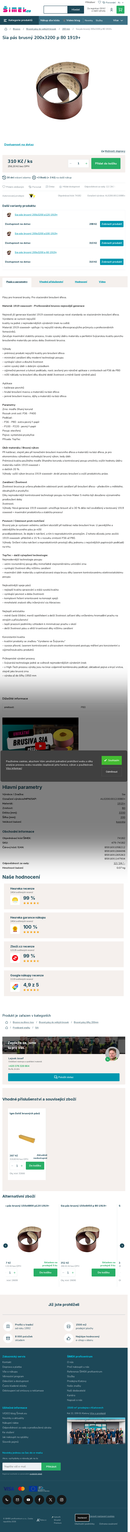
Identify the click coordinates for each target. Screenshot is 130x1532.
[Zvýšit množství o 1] (86, 163)
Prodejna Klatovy (76, 1380)
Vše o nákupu (10, 1371)
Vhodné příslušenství (51, 281)
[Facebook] (39, 1498)
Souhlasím (113, 760)
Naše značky (74, 1385)
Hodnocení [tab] (81, 281)
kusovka (120, 822)
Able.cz (43, 1519)
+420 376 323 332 (6, 1499)
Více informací (14, 768)
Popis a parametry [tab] (16, 281)
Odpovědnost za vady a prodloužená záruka (26, 1427)
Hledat (76, 9)
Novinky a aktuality (13, 1417)
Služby (71, 1376)
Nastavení (82, 1517)
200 (122, 817)
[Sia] (32, 195)
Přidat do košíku (106, 163)
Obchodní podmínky (84, 1523)
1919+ (121, 803)
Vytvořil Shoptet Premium (58, 1519)
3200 (122, 812)
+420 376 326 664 (18, 1066)
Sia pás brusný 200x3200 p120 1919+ (36, 214)
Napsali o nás (74, 1399)
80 (123, 808)
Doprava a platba (12, 1366)
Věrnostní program (13, 1376)
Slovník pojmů (10, 1441)
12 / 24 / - (119, 863)
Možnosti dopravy (115, 151)
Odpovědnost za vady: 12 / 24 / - (99, 186)
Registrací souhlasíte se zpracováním (22, 1473)
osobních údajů (36, 1473)
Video (102, 281)
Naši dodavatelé (76, 1390)
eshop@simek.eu (17, 1499)
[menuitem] (50, 20)
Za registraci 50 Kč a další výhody (96, 9)
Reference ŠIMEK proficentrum (84, 1371)
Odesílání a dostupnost (15, 1380)
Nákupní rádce (10, 1422)
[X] (50, 1499)
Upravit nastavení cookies (101, 1515)
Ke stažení (8, 1431)
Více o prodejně (98, 1412)
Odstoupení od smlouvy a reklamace (23, 1390)
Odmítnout (111, 771)
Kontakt (6, 1361)
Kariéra (71, 1394)
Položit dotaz (65, 1077)
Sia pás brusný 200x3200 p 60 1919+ (36, 252)
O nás (70, 1361)
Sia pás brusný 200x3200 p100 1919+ (36, 233)
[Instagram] (61, 1498)
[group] (30, 1244)
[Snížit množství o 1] (70, 163)
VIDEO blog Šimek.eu (14, 1413)
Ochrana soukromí (108, 1523)
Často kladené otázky (14, 1385)
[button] (14, 1272)
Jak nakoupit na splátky (15, 1436)
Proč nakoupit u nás (78, 1366)
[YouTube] (28, 1498)
